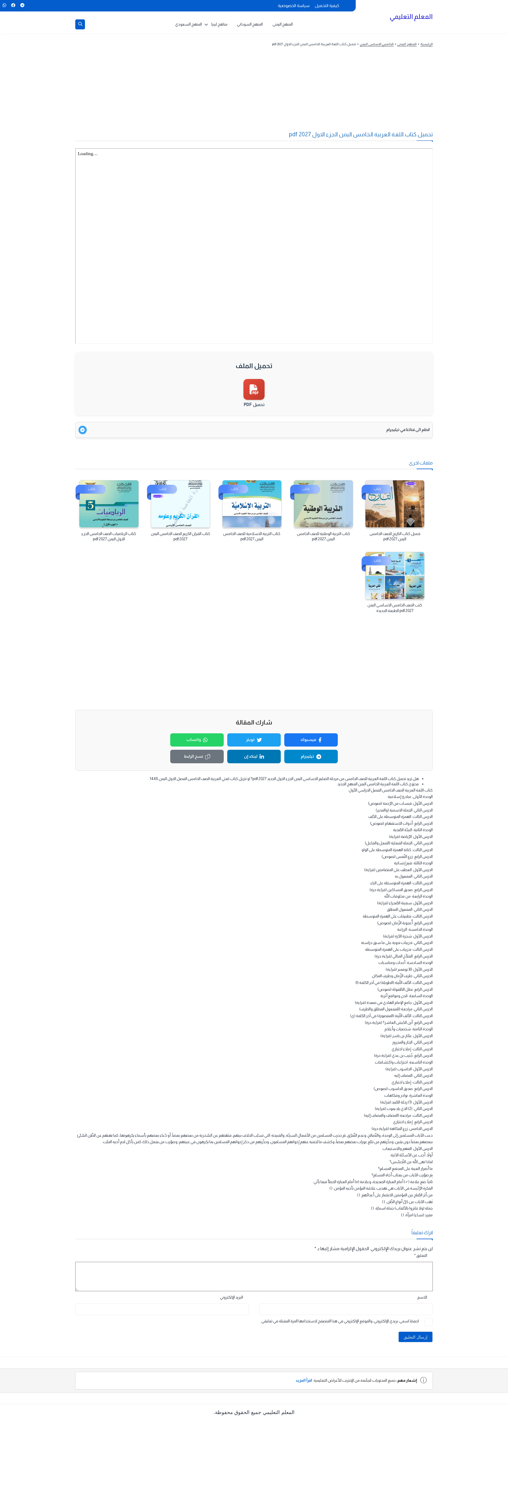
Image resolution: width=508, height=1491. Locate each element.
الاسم (422, 1297)
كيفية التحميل (327, 5)
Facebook (13, 5)
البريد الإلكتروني (231, 1297)
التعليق (420, 1255)
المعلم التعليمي (411, 16)
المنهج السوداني (250, 24)
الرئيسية (426, 44)
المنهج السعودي (188, 24)
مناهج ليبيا (219, 24)
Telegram (22, 5)
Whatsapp (4, 5)
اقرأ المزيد (303, 1380)
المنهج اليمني (283, 24)
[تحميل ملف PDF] (253, 389)
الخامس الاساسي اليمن (377, 44)
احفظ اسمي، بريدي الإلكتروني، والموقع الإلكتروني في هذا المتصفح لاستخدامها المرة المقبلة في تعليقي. (339, 1321)
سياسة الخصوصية (294, 5)
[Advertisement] (265, 92)
